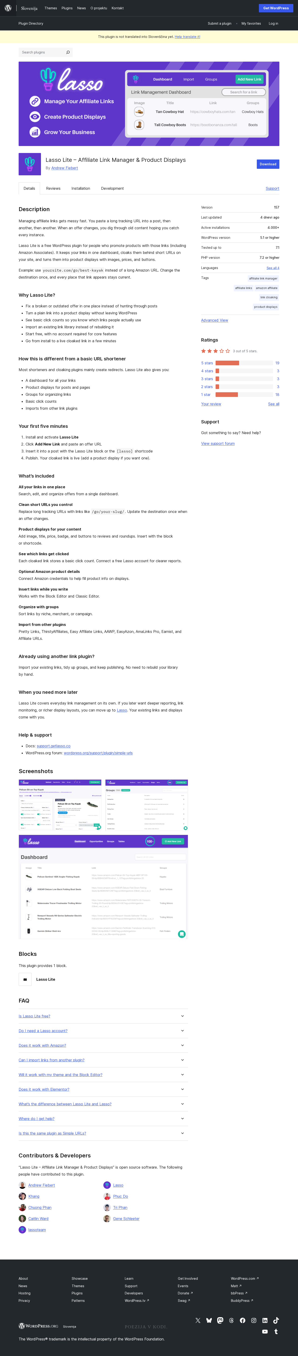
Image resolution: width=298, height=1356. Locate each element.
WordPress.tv (137, 1301)
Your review (211, 404)
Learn (129, 1278)
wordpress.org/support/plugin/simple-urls (98, 753)
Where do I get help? (36, 1119)
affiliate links (243, 288)
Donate (185, 1293)
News (23, 1286)
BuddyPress (242, 1301)
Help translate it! (187, 37)
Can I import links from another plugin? (52, 1060)
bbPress (239, 1293)
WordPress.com (245, 1278)
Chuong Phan (39, 1207)
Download (268, 164)
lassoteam (37, 1229)
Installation (80, 188)
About (23, 1278)
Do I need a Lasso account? (43, 1031)
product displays (266, 307)
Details (29, 188)
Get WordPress (276, 8)
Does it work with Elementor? (44, 1089)
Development (112, 188)
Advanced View (214, 320)
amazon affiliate (267, 288)
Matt (236, 1286)
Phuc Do (120, 1196)
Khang (33, 1196)
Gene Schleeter (126, 1218)
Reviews (53, 188)
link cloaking (269, 297)
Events (183, 1286)
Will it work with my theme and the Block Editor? (60, 1075)
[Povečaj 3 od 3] (181, 841)
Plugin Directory (31, 23)
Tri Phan (120, 1207)
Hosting (24, 1293)
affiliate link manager (263, 278)
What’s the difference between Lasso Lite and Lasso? (65, 1104)
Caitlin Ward (38, 1218)
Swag (184, 1301)
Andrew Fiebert (64, 168)
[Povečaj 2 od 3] (181, 785)
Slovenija (69, 1326)
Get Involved (188, 1278)
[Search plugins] (68, 52)
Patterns (78, 1301)
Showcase (80, 1278)
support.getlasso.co (54, 746)
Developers (134, 1293)
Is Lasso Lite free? (34, 1016)
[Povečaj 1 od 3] (95, 785)
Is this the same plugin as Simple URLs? (52, 1133)
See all (273, 404)
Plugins (77, 1293)
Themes (78, 1286)
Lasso (122, 710)
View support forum (218, 443)
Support (272, 188)
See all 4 (273, 268)
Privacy (24, 1301)
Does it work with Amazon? (42, 1045)
